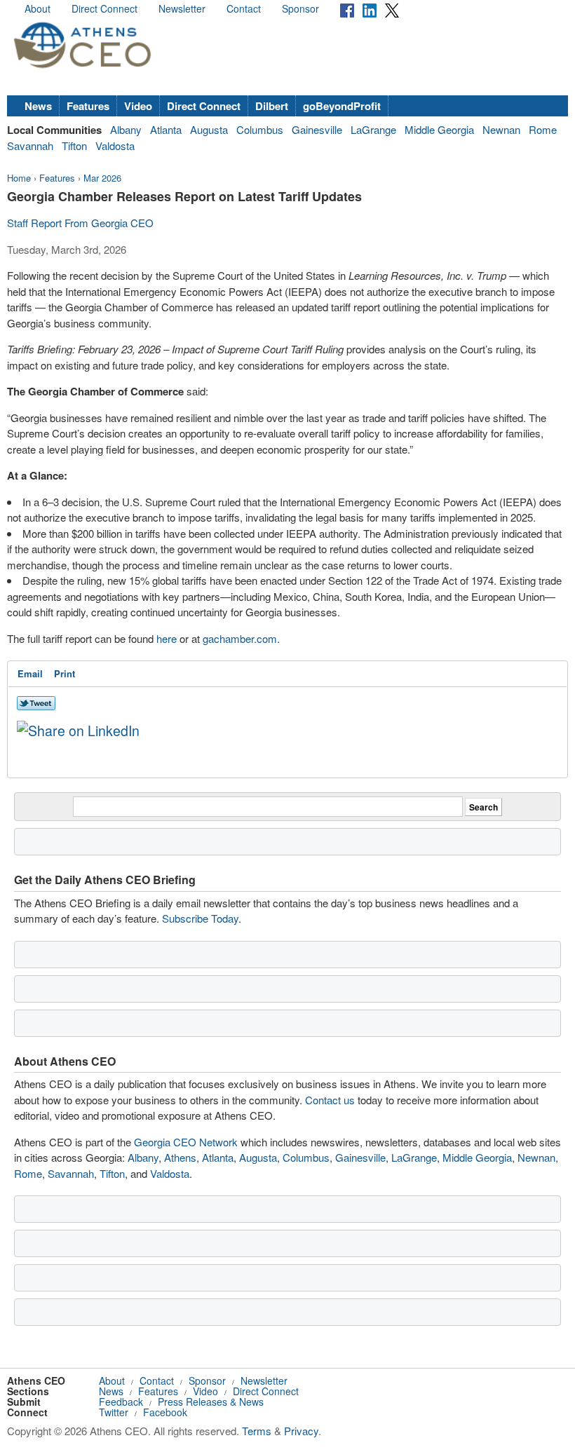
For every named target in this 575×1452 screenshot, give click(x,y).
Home (19, 177)
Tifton (74, 145)
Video (138, 106)
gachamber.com (240, 638)
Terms (256, 1430)
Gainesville (317, 129)
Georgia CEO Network (186, 1141)
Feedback (121, 1402)
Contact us (330, 1099)
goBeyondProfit (342, 106)
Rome (543, 129)
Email (30, 673)
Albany (126, 129)
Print (64, 673)
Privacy (301, 1430)
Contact (243, 8)
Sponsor (300, 8)
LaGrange (373, 129)
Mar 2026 (102, 177)
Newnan (501, 129)
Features (88, 106)
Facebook (165, 1412)
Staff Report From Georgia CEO (80, 222)
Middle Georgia (439, 129)
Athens (180, 1157)
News (38, 106)
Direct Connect (104, 8)
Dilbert (271, 106)
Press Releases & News (211, 1402)
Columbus (259, 129)
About (37, 8)
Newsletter (181, 8)
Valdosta (115, 145)
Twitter (113, 1412)
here (168, 638)
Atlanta (166, 129)
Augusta (209, 129)
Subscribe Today (200, 918)
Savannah (30, 145)
